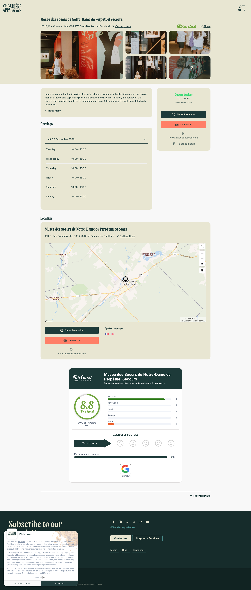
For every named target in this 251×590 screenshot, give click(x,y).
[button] (82, 55)
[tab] (93, 139)
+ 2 (190, 67)
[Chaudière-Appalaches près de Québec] (12, 7)
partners (21, 542)
